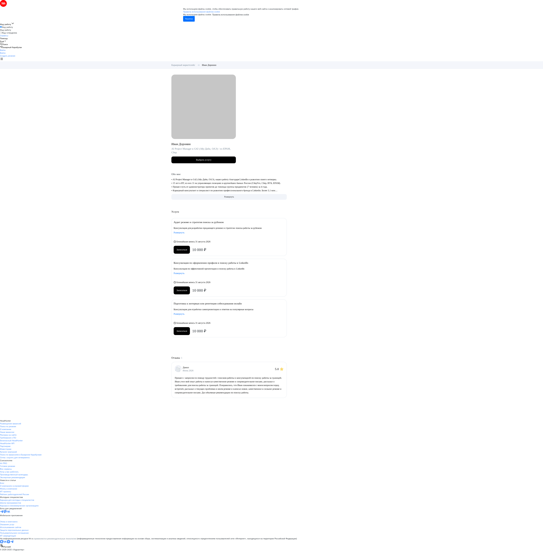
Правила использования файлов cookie (230, 14)
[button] (3, 50)
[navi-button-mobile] (1, 59)
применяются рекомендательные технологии (55, 538)
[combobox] (5, 546)
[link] (4, 44)
